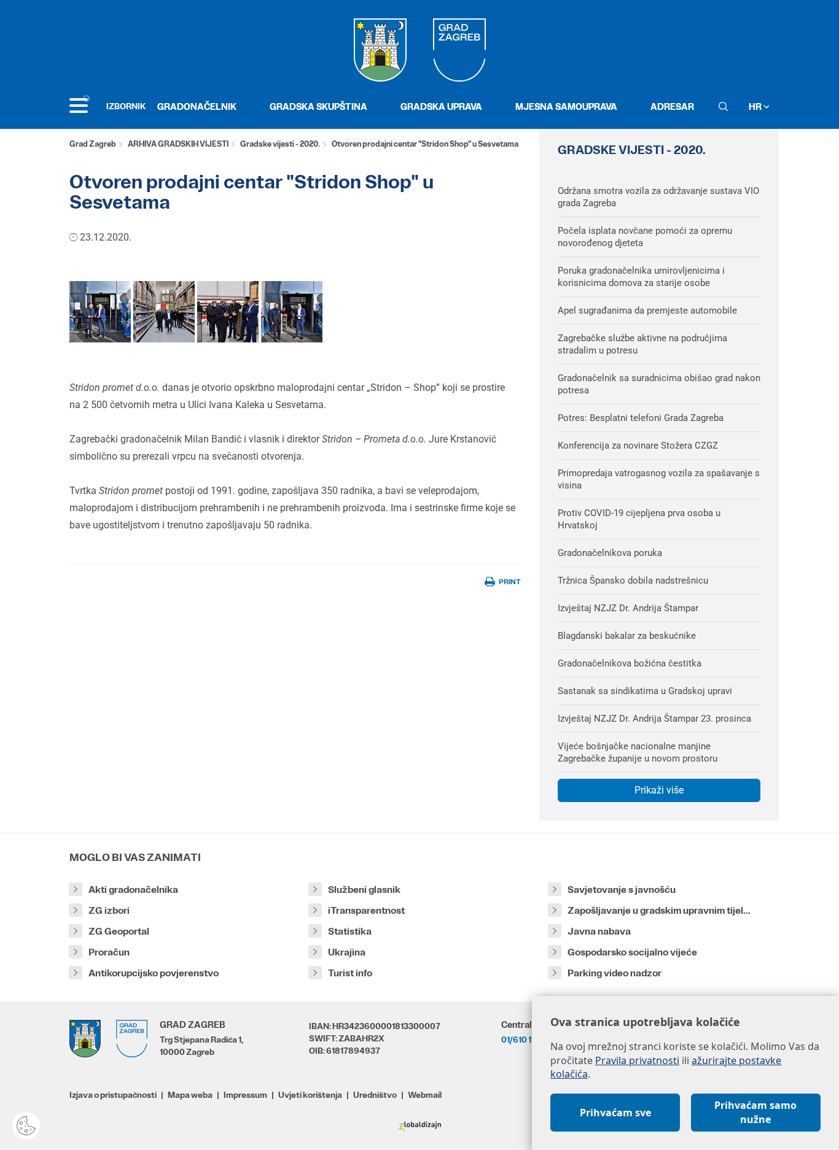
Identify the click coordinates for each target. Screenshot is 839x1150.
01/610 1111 (520, 1039)
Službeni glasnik (364, 889)
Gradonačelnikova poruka (610, 552)
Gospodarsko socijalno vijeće (632, 952)
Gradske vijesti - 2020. (280, 144)
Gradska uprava (441, 106)
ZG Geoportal (118, 931)
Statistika (350, 931)
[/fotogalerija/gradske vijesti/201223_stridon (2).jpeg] (164, 311)
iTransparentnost (366, 910)
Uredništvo (375, 1095)
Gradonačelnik (196, 106)
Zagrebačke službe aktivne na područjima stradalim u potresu (642, 344)
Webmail (425, 1095)
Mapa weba (190, 1095)
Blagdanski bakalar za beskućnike (627, 635)
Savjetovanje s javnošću (622, 889)
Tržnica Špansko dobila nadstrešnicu (633, 580)
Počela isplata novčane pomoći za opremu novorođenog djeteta (645, 237)
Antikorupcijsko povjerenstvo (153, 973)
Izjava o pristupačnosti (113, 1095)
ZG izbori (109, 910)
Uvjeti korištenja (310, 1095)
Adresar (672, 106)
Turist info (350, 973)
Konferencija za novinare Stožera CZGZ (638, 445)
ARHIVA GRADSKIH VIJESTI (178, 144)
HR (756, 106)
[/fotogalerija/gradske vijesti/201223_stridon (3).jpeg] (100, 311)
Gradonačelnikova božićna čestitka (629, 663)
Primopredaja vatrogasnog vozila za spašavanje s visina (659, 479)
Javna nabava (599, 931)
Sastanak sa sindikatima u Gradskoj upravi (645, 691)
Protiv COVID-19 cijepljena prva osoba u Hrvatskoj (639, 519)
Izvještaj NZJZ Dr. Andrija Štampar (628, 608)
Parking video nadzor (614, 973)
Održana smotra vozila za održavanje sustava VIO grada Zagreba (658, 197)
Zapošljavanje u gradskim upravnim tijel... (659, 910)
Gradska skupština (318, 106)
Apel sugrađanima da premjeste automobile (647, 310)
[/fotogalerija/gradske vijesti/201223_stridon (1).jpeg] (228, 311)
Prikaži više (659, 790)
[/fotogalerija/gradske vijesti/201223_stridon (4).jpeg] (291, 311)
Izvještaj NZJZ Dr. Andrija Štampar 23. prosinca (654, 718)
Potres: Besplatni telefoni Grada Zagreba (641, 417)
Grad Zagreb (92, 144)
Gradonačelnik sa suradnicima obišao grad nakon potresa (659, 384)
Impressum (245, 1095)
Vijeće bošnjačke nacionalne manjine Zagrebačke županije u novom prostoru (637, 752)
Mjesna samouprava (566, 106)
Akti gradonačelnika (133, 889)
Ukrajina (346, 952)
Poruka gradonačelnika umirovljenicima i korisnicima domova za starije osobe (641, 276)
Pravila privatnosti (637, 1060)
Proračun (109, 952)
